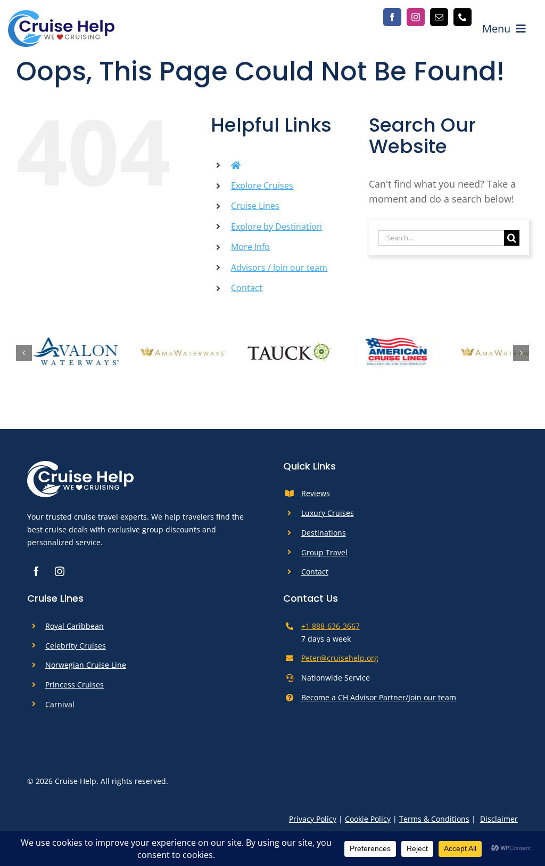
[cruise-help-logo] (61, 15)
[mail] (439, 17)
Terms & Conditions (434, 822)
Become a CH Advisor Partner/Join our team (378, 700)
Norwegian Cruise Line (85, 668)
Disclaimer (499, 822)
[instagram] (416, 17)
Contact (246, 288)
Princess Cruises (74, 688)
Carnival (60, 707)
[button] (24, 354)
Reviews (315, 497)
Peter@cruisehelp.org (339, 662)
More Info (250, 247)
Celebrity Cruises (75, 649)
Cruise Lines (255, 206)
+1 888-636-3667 (330, 629)
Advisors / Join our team (279, 267)
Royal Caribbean (74, 629)
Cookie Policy (368, 822)
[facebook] (392, 17)
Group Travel (324, 556)
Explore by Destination (276, 226)
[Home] (236, 165)
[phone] (462, 17)
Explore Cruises (262, 185)
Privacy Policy (312, 822)
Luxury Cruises (327, 516)
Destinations (323, 536)
